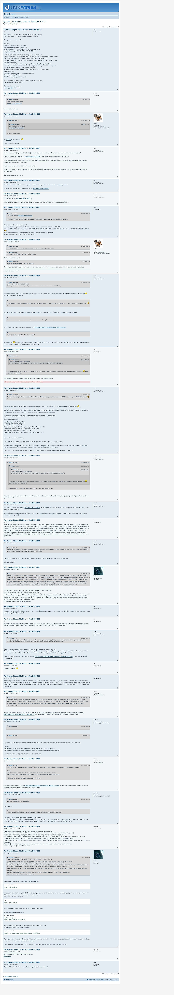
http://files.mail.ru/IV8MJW (32, 507)
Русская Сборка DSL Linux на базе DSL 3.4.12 (24, 21)
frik (9, 547)
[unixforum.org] (23, 7)
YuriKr (10, 213)
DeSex (10, 120)
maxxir (10, 99)
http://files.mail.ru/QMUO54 (41, 188)
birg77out (11, 857)
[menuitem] (6, 14)
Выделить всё (10, 884)
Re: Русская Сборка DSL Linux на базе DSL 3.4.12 (22, 93)
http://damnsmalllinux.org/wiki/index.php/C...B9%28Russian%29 (53, 656)
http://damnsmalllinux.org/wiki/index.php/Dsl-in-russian (50, 327)
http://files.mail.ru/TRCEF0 (24, 198)
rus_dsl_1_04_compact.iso (11, 88)
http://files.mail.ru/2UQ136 (32, 156)
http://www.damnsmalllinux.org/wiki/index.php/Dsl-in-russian (41, 785)
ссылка (8, 139)
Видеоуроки (7, 956)
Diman (10, 765)
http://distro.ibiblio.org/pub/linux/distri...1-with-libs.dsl (19, 714)
